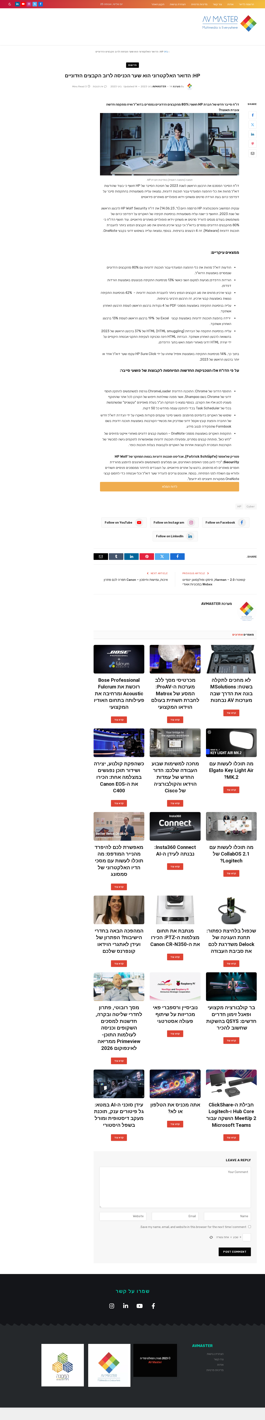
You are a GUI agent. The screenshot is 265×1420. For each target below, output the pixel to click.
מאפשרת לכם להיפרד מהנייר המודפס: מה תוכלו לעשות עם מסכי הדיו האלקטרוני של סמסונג (119, 860)
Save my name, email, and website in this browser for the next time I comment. (193, 1227)
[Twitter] (252, 125)
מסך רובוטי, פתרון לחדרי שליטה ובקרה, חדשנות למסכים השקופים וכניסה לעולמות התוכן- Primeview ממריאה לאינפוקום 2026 (119, 1028)
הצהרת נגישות (178, 4)
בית (166, 51)
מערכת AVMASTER (216, 604)
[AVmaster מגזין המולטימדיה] (229, 23)
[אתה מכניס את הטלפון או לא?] (175, 1084)
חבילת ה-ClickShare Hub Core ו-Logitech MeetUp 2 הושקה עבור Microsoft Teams (231, 1115)
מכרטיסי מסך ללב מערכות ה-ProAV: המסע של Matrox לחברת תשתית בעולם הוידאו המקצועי (175, 693)
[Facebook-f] (153, 1306)
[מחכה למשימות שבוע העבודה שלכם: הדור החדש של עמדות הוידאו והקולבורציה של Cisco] (175, 742)
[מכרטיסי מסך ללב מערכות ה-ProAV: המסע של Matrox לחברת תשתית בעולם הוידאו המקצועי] (175, 659)
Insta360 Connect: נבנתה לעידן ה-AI (175, 850)
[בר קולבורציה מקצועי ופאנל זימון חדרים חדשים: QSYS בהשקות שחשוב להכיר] (231, 986)
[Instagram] (111, 1306)
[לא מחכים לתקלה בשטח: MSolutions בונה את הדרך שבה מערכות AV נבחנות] (231, 659)
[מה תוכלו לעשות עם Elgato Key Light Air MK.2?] (231, 742)
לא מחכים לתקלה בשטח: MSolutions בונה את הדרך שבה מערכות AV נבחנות (231, 690)
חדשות (132, 65)
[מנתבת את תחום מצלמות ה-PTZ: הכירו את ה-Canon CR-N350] (175, 910)
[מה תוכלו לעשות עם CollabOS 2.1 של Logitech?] (231, 826)
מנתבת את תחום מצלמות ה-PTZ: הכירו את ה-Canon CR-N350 (175, 937)
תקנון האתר (157, 4)
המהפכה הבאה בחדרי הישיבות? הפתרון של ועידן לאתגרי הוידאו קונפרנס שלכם (119, 941)
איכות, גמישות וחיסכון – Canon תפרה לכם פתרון (136, 580)
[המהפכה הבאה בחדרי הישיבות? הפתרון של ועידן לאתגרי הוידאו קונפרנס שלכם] (119, 910)
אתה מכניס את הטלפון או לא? (175, 1108)
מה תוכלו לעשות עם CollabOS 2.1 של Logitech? (231, 854)
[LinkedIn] (252, 134)
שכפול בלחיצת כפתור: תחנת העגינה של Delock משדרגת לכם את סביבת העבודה (231, 941)
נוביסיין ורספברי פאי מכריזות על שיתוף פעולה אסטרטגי (175, 1014)
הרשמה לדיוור (246, 4)
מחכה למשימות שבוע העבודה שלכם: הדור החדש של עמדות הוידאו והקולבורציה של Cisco (175, 777)
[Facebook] (252, 115)
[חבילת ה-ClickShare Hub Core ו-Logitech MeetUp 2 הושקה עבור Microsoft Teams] (231, 1084)
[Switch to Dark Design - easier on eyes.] (10, 4)
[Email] (252, 153)
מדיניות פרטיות (199, 4)
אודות (230, 4)
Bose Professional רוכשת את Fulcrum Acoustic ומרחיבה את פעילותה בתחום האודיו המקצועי (119, 693)
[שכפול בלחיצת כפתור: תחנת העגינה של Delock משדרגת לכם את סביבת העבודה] (231, 910)
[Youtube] (139, 1306)
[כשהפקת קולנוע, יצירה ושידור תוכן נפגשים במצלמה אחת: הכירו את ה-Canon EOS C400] (119, 742)
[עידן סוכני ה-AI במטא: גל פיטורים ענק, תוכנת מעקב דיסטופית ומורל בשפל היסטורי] (119, 1084)
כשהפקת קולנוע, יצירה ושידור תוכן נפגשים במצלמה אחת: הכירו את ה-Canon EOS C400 (119, 777)
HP (239, 506)
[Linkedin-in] (125, 1306)
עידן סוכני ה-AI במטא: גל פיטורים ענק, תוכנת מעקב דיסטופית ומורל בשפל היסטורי (119, 1115)
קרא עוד (231, 712)
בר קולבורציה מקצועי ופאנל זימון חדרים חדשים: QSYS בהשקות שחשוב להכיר (231, 1018)
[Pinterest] (252, 144)
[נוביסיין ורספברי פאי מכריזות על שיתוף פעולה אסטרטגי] (175, 986)
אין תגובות (98, 86)
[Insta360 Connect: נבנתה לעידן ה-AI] (175, 826)
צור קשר (217, 4)
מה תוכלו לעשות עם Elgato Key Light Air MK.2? (231, 770)
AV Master (155, 1362)
